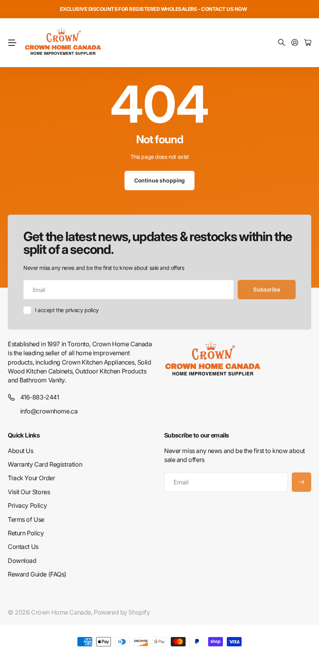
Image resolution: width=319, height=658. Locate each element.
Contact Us (23, 546)
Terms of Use (26, 519)
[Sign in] (294, 42)
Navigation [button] (12, 42)
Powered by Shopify (122, 612)
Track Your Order (31, 478)
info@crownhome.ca (49, 411)
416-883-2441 (39, 397)
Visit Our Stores (29, 492)
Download (22, 560)
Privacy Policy (27, 505)
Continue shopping (159, 180)
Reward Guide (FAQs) (37, 574)
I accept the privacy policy (67, 310)
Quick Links (24, 435)
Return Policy (26, 533)
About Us (20, 451)
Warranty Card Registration (45, 464)
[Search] (281, 42)
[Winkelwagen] (307, 42)
